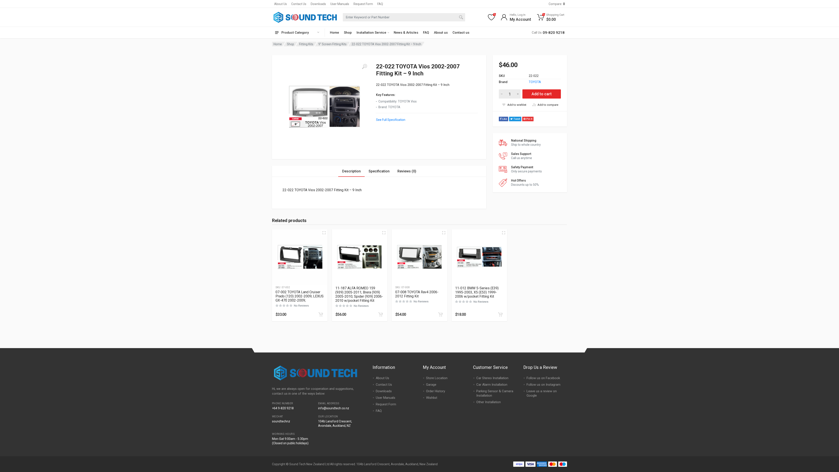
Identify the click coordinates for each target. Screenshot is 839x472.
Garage (431, 385)
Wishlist (431, 398)
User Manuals (339, 4)
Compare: (557, 4)
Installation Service (371, 33)
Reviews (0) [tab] (406, 171)
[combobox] (404, 17)
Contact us (460, 33)
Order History (435, 391)
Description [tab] (351, 171)
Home (334, 33)
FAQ (380, 4)
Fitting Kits (306, 44)
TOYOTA (535, 82)
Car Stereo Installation (492, 378)
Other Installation (488, 402)
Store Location (436, 378)
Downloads (318, 4)
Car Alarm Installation (491, 385)
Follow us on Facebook (543, 378)
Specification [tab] (379, 171)
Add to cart (542, 94)
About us (441, 33)
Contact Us (298, 4)
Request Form (363, 4)
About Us (280, 4)
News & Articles (406, 33)
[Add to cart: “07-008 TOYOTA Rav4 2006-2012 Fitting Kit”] (440, 314)
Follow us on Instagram (543, 385)
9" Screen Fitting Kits (332, 44)
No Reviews (301, 305)
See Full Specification (390, 119)
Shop (348, 33)
